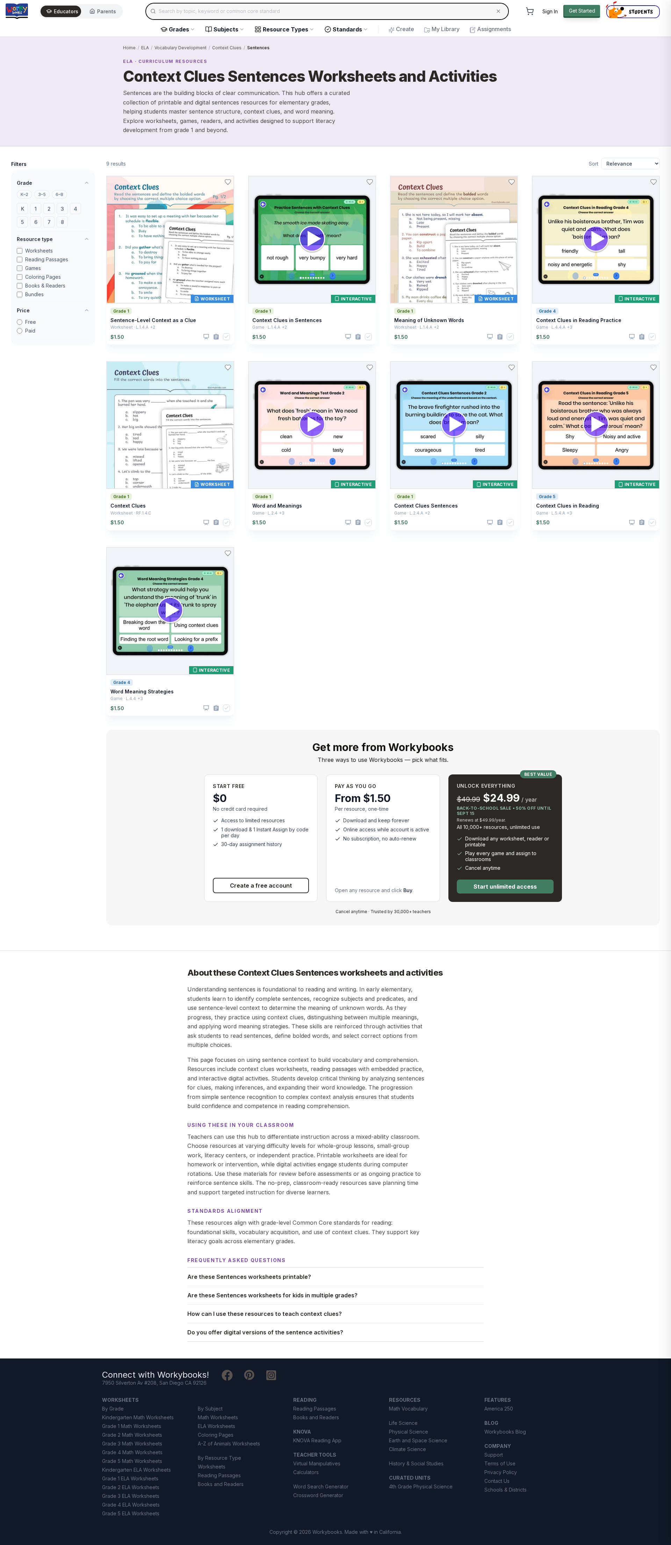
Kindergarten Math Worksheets (138, 1417)
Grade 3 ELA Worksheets (130, 1496)
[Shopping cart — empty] (530, 11)
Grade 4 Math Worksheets (132, 1452)
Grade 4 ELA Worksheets (131, 1505)
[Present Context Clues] (206, 522)
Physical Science (408, 1432)
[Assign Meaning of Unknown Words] (500, 337)
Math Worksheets (218, 1417)
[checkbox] (226, 336)
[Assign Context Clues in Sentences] (358, 337)
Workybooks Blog (505, 1432)
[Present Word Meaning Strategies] (206, 708)
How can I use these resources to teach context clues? (264, 1313)
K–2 (24, 194)
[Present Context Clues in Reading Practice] (632, 337)
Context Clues (226, 47)
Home (129, 47)
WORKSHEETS (120, 1400)
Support (493, 1455)
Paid (30, 331)
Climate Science (407, 1449)
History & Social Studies (416, 1463)
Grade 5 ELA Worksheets (130, 1513)
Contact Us (497, 1481)
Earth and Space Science (418, 1440)
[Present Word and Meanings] (348, 522)
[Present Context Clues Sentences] (490, 522)
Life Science (403, 1423)
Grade (24, 183)
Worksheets (39, 251)
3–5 (42, 194)
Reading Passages (46, 259)
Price (23, 310)
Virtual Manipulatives (316, 1463)
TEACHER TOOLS (314, 1455)
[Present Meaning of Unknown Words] (490, 337)
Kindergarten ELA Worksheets (136, 1470)
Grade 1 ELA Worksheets (130, 1478)
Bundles (34, 294)
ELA (145, 47)
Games (33, 268)
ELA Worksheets (216, 1426)
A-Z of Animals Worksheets (229, 1443)
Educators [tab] (66, 11)
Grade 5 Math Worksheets (132, 1461)
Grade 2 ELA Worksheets (130, 1487)
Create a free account (261, 885)
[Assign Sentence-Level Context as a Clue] (216, 337)
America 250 (498, 1409)
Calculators (306, 1472)
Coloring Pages (43, 277)
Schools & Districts (505, 1490)
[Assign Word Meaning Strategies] (216, 708)
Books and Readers (221, 1484)
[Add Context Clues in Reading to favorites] (653, 367)
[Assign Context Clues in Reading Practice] (641, 337)
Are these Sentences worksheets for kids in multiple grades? (272, 1295)
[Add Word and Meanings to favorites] (369, 367)
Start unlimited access (505, 886)
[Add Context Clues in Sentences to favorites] (369, 182)
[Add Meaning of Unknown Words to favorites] (511, 182)
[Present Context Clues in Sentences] (348, 337)
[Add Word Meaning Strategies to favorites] (227, 553)
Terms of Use (499, 1463)
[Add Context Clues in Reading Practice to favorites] (653, 182)
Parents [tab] (106, 11)
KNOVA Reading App (317, 1440)
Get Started (582, 11)
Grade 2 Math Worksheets (132, 1435)
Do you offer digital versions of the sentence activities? (265, 1332)
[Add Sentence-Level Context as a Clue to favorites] (227, 182)
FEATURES (497, 1400)
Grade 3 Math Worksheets (132, 1443)
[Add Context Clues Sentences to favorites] (511, 367)
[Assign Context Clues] (216, 522)
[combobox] (327, 11)
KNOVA (302, 1432)
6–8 (59, 194)
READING (305, 1400)
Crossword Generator (318, 1495)
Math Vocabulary (408, 1409)
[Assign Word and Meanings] (358, 522)
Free (30, 322)
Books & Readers (45, 286)
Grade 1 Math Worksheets (131, 1426)
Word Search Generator (320, 1486)
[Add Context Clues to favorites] (227, 367)
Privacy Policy (500, 1472)
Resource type (35, 239)
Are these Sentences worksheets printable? (249, 1276)
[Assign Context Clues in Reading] (641, 522)
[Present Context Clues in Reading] (632, 522)
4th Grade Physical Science (421, 1486)
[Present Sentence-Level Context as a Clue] (206, 337)
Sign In (550, 11)
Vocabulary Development (180, 47)
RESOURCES (404, 1400)
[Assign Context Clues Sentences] (500, 522)
